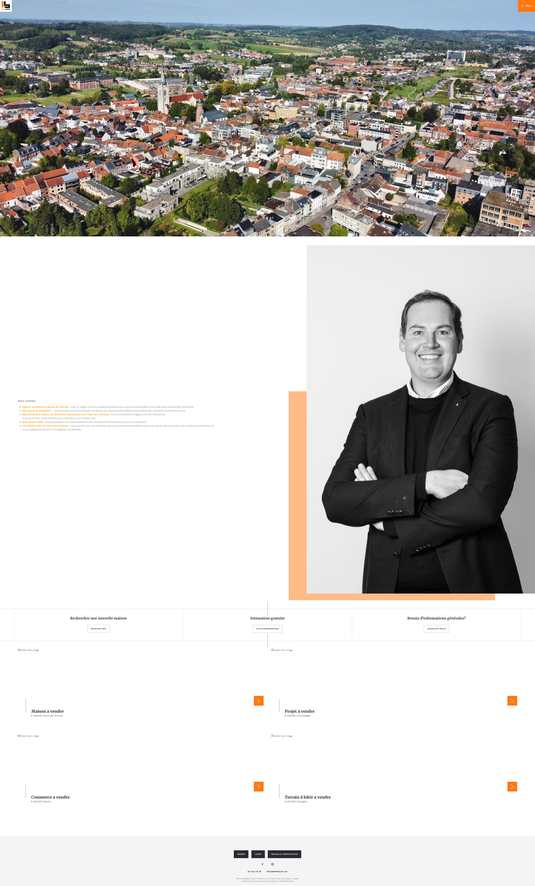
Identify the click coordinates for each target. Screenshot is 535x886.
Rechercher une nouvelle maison (98, 618)
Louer (258, 854)
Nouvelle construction (284, 854)
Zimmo (296, 879)
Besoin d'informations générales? (436, 618)
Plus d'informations (267, 629)
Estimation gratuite (267, 618)
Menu (529, 6)
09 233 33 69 (254, 871)
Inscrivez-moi (98, 629)
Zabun (288, 879)
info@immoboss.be (277, 871)
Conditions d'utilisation (253, 881)
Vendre (241, 854)
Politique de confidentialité (280, 881)
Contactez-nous (436, 629)
